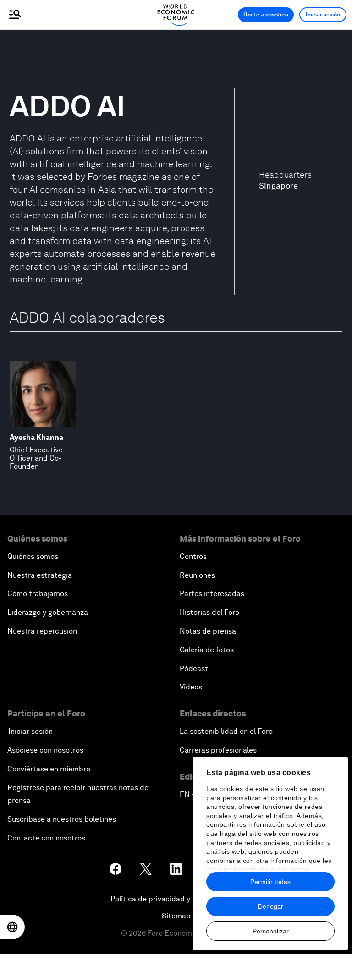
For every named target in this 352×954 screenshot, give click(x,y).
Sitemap (176, 915)
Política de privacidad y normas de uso (176, 898)
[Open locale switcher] (12, 927)
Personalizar (271, 931)
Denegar (270, 906)
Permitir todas (270, 881)
